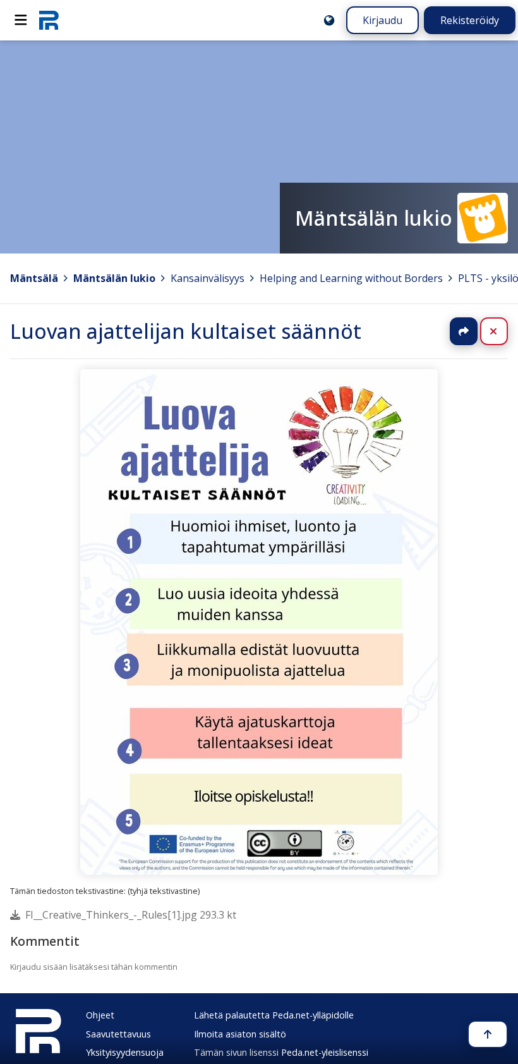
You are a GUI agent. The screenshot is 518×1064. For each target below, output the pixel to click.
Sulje (504, 331)
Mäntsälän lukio (114, 278)
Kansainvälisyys (207, 278)
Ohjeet (100, 1015)
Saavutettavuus (118, 1034)
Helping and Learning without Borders (351, 278)
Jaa (464, 331)
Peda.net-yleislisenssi (324, 1052)
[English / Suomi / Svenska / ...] (329, 20)
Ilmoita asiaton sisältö (240, 1034)
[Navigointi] (21, 20)
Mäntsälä (34, 278)
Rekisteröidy (469, 20)
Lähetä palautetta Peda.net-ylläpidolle (274, 1015)
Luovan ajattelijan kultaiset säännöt (185, 331)
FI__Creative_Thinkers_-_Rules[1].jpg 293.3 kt (130, 915)
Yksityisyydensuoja (125, 1052)
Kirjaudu (382, 20)
